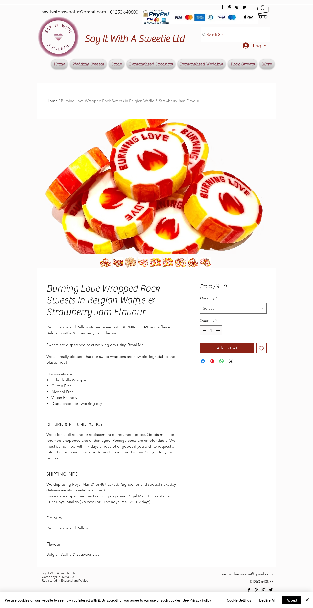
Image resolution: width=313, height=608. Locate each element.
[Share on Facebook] (203, 361)
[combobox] (233, 308)
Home (51, 100)
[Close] (307, 600)
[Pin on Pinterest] (212, 361)
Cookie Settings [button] (239, 600)
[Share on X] (231, 361)
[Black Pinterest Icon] (229, 7)
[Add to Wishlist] (261, 348)
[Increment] (218, 330)
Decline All (267, 600)
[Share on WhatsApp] (221, 361)
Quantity (208, 298)
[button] (263, 11)
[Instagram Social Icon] (237, 7)
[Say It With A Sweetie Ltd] (222, 7)
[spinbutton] (211, 330)
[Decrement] (204, 330)
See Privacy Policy (197, 600)
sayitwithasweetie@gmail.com (74, 11)
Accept (292, 600)
